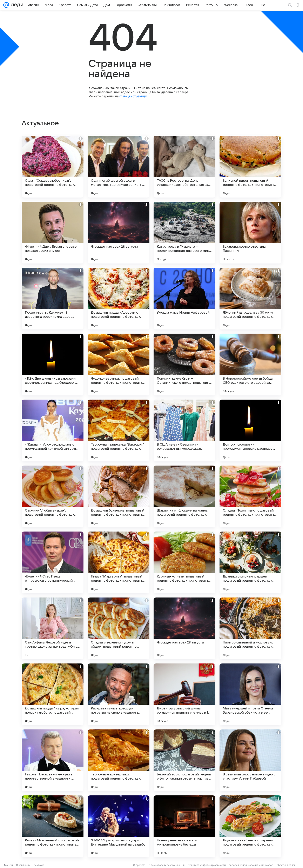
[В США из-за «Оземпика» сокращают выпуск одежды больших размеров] (184, 430)
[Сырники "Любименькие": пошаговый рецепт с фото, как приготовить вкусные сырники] (52, 496)
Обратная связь (286, 865)
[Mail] (6, 5)
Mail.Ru (8, 865)
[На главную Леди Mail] (16, 5)
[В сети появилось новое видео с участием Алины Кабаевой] (250, 760)
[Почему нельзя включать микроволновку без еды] (184, 826)
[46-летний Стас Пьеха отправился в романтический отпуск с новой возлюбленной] (52, 562)
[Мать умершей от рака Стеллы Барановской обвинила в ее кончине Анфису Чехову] (250, 694)
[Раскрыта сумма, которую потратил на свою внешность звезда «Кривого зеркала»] (118, 694)
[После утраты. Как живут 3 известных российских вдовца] (52, 298)
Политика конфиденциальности (207, 865)
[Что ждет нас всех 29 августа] (184, 628)
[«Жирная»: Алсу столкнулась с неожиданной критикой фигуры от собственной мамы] (52, 430)
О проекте (139, 865)
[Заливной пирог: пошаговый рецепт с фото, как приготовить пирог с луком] (250, 167)
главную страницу (133, 96)
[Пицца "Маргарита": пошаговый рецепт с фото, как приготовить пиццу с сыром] (118, 562)
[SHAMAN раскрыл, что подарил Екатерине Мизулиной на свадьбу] (118, 826)
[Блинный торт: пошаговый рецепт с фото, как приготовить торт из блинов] (184, 760)
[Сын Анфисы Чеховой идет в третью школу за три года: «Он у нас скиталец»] (52, 628)
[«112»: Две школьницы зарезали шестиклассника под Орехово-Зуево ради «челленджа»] (52, 364)
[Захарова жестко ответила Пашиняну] (250, 232)
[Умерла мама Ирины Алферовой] (184, 298)
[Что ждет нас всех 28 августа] (118, 232)
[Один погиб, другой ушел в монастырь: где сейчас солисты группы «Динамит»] (118, 167)
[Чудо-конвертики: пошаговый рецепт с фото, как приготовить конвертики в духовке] (118, 364)
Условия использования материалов (251, 865)
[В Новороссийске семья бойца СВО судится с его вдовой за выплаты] (250, 364)
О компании (23, 865)
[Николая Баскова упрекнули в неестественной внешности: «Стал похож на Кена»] (52, 760)
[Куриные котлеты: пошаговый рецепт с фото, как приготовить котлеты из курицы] (184, 562)
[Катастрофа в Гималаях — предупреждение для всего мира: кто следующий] (184, 232)
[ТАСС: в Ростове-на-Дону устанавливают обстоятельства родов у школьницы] (184, 167)
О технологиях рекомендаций (166, 865)
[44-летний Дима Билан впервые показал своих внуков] (52, 232)
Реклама (39, 865)
